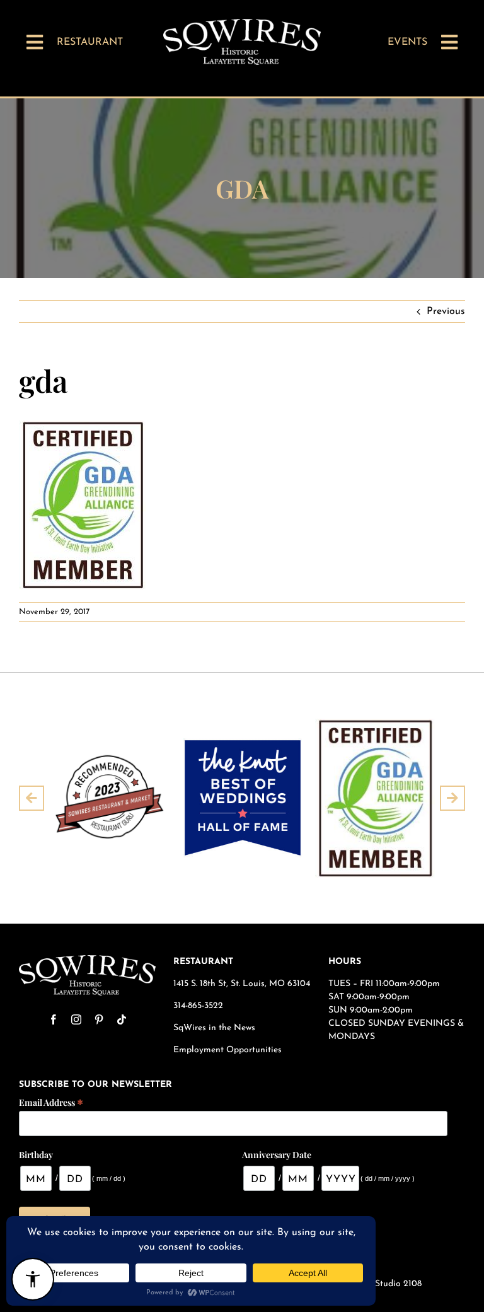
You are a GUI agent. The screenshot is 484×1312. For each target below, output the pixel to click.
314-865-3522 (198, 1006)
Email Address (51, 1101)
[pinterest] (99, 1019)
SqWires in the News (214, 1028)
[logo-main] (242, 24)
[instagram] (76, 1019)
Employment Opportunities (228, 1050)
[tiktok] (122, 1019)
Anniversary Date (276, 1155)
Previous (446, 311)
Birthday (36, 1155)
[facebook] (54, 1019)
